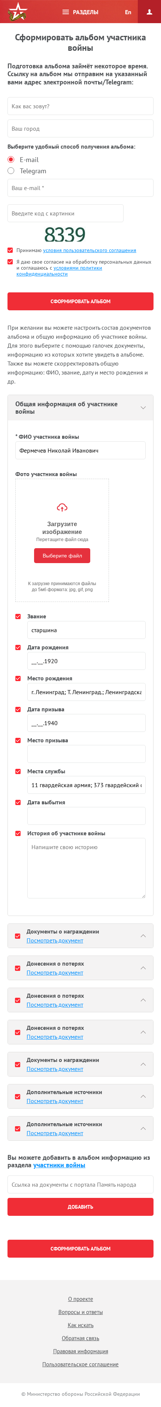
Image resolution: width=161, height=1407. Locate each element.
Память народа (17, 12)
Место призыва (47, 740)
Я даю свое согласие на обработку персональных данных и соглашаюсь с (83, 268)
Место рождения (49, 678)
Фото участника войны (46, 474)
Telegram (33, 171)
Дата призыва (45, 709)
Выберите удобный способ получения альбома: (71, 146)
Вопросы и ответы (80, 1312)
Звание (36, 616)
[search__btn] (80, 1207)
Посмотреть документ (55, 940)
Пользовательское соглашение (80, 1364)
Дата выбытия (46, 802)
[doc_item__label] (17, 935)
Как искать (81, 1325)
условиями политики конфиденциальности (59, 270)
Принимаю (76, 250)
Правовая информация (80, 1351)
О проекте (80, 1298)
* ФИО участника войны (47, 436)
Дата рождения (48, 647)
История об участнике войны (66, 833)
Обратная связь (80, 1338)
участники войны (59, 1165)
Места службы (46, 771)
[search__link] (80, 1184)
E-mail (29, 159)
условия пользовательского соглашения (89, 250)
